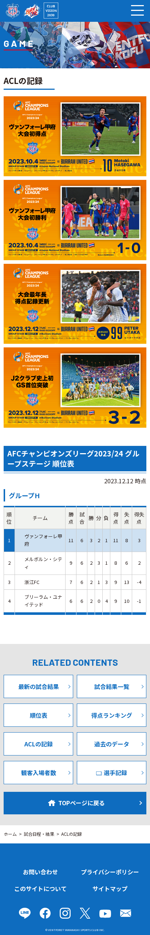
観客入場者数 (38, 772)
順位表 (38, 715)
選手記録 (115, 772)
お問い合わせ (40, 871)
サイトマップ (109, 888)
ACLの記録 (38, 743)
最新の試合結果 (38, 686)
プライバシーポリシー (110, 871)
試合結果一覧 (111, 686)
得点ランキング (111, 715)
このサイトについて (40, 888)
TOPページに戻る (81, 802)
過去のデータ (111, 743)
